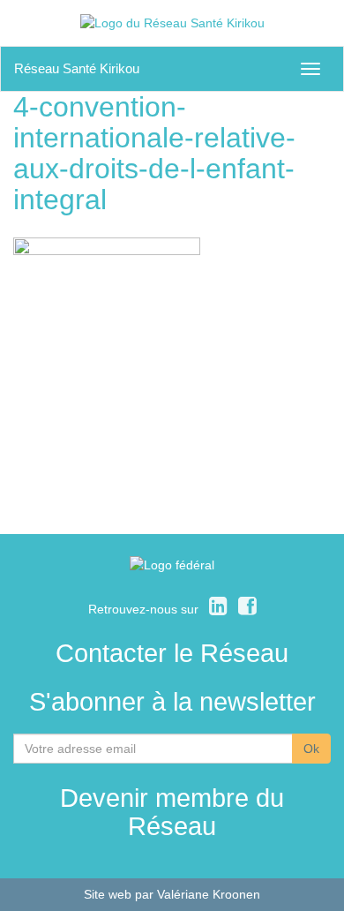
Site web (107, 894)
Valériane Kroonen (208, 894)
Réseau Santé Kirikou (76, 68)
